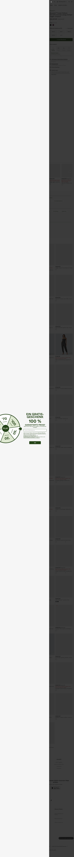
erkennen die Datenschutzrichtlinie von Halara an (31, 437)
